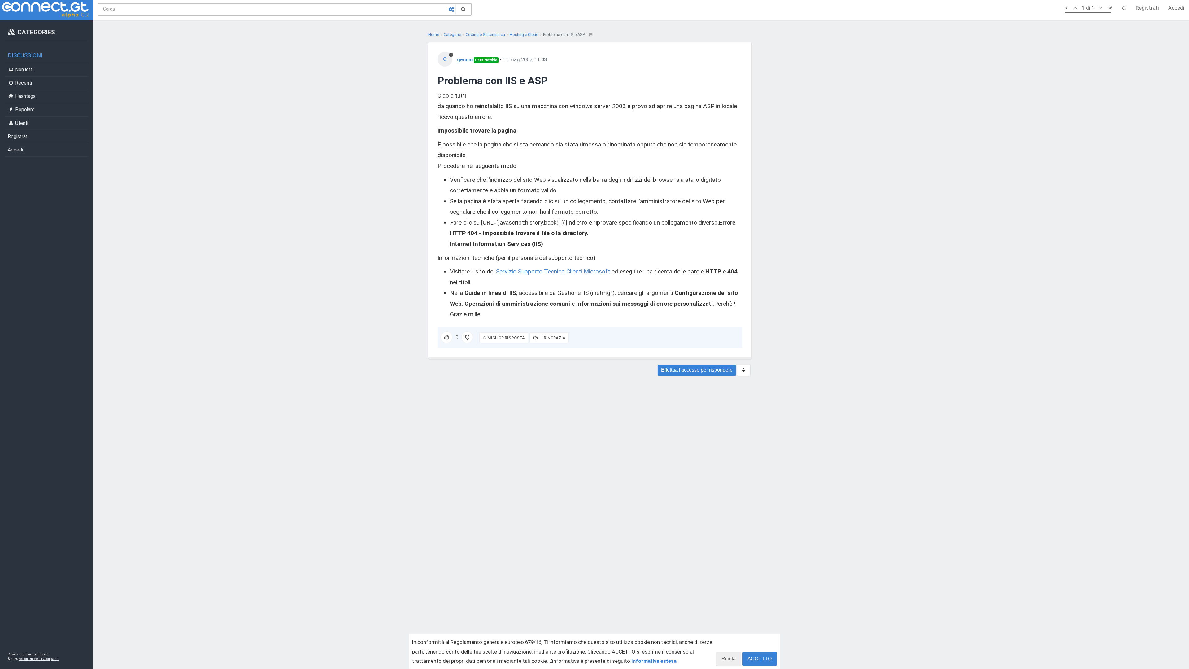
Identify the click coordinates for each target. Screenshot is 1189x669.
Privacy (13, 654)
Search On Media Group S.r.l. (39, 659)
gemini (465, 59)
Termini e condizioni (34, 654)
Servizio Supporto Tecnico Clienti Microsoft (553, 271)
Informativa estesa (654, 661)
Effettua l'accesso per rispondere (697, 370)
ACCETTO (759, 658)
